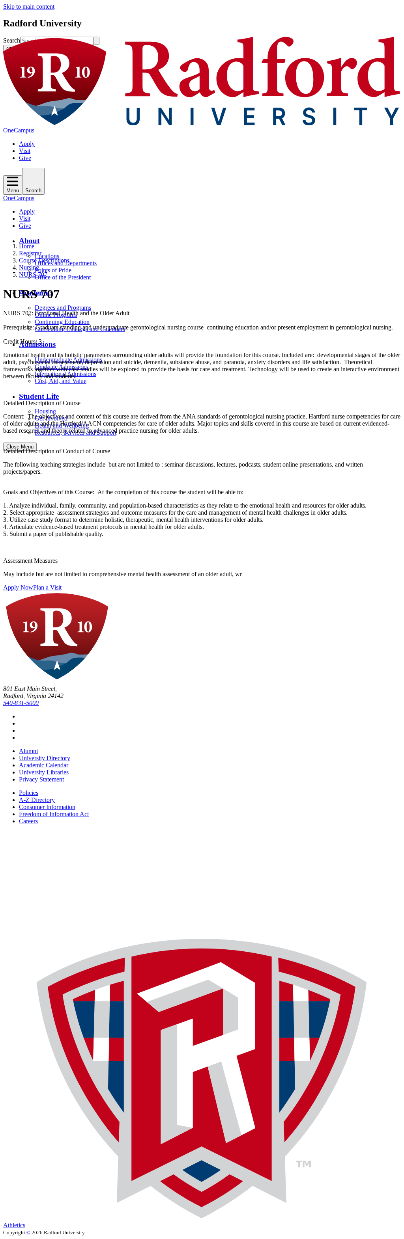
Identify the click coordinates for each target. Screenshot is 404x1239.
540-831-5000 (21, 702)
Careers (28, 821)
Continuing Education (62, 321)
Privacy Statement (41, 779)
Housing (45, 411)
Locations (47, 256)
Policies (28, 792)
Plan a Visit (47, 587)
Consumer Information (47, 807)
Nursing (29, 267)
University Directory (44, 758)
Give (25, 157)
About (29, 240)
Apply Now (18, 587)
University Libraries (44, 772)
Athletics (14, 1225)
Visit (24, 150)
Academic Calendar (43, 765)
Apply (27, 143)
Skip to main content (28, 6)
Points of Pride (53, 270)
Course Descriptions (44, 260)
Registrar (30, 253)
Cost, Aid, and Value (60, 381)
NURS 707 (33, 274)
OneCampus (18, 130)
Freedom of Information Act (54, 814)
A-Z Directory (37, 799)
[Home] (202, 123)
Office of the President (63, 277)
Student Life (39, 396)
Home (26, 246)
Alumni (28, 751)
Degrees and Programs (63, 307)
